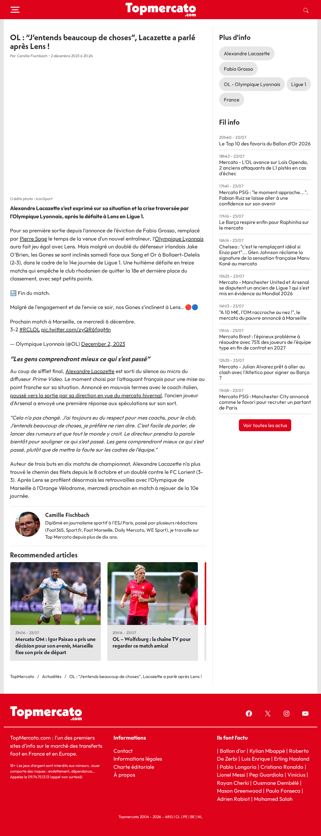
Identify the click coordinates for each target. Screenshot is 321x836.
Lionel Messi (231, 774)
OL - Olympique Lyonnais (252, 84)
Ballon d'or (232, 750)
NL (200, 816)
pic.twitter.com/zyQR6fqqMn (76, 329)
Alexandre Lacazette (90, 371)
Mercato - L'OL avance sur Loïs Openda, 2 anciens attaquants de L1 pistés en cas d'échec (263, 167)
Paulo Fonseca (283, 790)
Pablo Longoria (238, 766)
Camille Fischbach (67, 514)
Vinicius (296, 774)
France (231, 99)
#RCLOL (29, 329)
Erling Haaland (291, 758)
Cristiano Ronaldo (281, 766)
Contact (123, 750)
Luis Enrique (255, 758)
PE (185, 816)
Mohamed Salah (273, 798)
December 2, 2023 (103, 343)
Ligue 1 (298, 84)
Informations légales (137, 758)
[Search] (306, 9)
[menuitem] (306, 9)
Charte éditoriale (133, 766)
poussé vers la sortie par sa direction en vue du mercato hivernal (86, 395)
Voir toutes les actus (265, 425)
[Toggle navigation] (15, 10)
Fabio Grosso (238, 69)
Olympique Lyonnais (179, 238)
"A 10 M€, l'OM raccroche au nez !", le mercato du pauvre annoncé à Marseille (263, 315)
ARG (169, 816)
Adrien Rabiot (233, 798)
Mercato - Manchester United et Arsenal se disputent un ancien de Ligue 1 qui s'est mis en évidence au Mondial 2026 (264, 287)
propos (126, 774)
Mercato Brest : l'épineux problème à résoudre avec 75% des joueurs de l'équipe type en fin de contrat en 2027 (265, 342)
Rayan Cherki (233, 782)
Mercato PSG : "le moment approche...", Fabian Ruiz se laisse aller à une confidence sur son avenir (263, 197)
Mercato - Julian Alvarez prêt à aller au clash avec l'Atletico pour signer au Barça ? (264, 372)
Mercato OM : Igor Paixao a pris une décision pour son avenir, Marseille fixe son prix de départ (55, 645)
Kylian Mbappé (267, 750)
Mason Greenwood (240, 790)
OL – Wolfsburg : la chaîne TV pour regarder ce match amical (152, 642)
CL (178, 816)
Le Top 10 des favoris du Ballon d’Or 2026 (265, 143)
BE (192, 816)
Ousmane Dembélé (276, 782)
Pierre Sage (33, 238)
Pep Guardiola (266, 774)
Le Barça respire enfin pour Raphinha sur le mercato (264, 225)
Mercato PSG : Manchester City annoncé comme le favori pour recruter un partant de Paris (265, 402)
